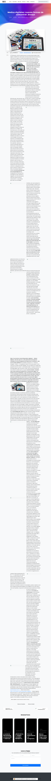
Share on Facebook (21, 704)
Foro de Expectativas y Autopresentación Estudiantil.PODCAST (31, 736)
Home (10, 17)
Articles (15, 17)
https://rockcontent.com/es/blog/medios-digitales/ (20, 691)
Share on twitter (31, 704)
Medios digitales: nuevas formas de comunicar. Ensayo (20, 699)
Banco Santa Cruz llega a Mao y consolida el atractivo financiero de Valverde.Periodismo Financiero (43, 736)
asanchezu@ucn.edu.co (15, 689)
